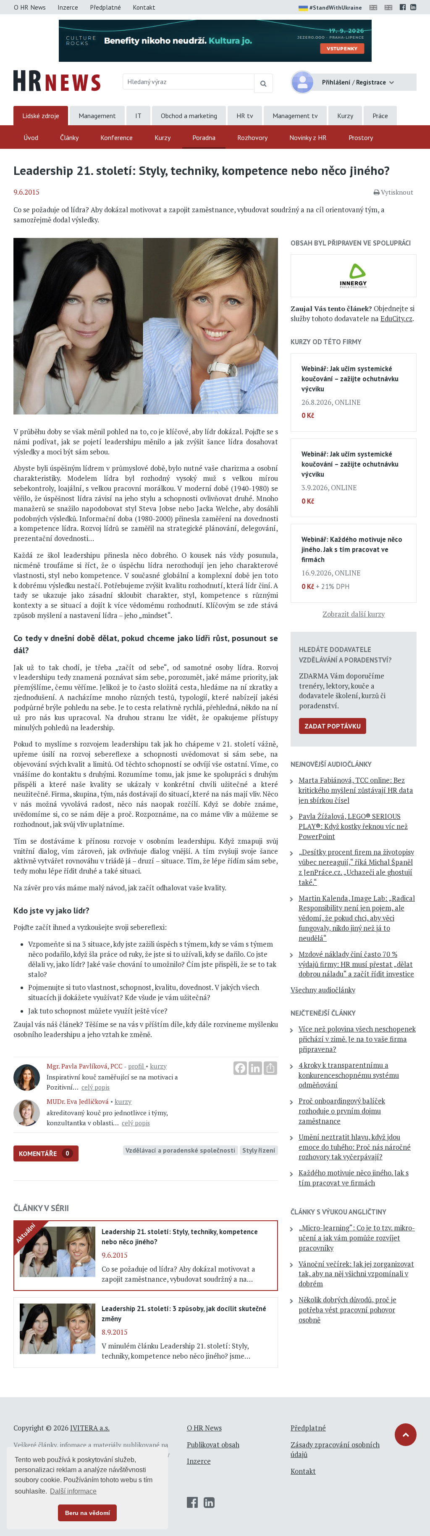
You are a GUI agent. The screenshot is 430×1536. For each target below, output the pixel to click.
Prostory (361, 137)
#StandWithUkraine (335, 7)
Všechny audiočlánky (323, 990)
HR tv (244, 115)
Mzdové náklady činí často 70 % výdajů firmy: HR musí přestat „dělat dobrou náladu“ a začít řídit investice (356, 964)
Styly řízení (258, 1150)
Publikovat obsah (213, 1444)
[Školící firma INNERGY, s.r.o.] (353, 275)
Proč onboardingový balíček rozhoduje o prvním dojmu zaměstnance (342, 1111)
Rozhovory (252, 137)
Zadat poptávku (332, 726)
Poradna (203, 137)
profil (137, 1066)
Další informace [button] (73, 1491)
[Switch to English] (375, 7)
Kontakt (144, 7)
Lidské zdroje (40, 115)
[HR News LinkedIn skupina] (413, 7)
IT (138, 115)
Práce (380, 115)
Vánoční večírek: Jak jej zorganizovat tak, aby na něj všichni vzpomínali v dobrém (356, 1274)
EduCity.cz (396, 318)
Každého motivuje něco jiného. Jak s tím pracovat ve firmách (354, 1178)
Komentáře (44, 1153)
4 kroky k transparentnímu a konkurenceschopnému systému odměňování (349, 1075)
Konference (116, 137)
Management (97, 115)
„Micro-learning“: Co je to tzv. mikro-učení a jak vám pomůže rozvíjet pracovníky (357, 1238)
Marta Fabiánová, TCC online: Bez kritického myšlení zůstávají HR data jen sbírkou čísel (356, 790)
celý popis (95, 1087)
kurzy (158, 1066)
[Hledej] (263, 83)
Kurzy (345, 115)
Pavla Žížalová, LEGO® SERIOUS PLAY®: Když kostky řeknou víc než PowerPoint (353, 826)
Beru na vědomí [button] (87, 1513)
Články (69, 137)
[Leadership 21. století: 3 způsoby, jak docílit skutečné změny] (57, 1328)
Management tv (295, 115)
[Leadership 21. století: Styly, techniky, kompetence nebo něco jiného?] (57, 1251)
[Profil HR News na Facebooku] (403, 7)
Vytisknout (397, 192)
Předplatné (105, 7)
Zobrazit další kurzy (353, 614)
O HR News (30, 7)
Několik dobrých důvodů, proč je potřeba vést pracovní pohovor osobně (347, 1310)
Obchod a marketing (189, 115)
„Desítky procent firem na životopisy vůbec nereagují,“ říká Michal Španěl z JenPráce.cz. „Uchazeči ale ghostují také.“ (356, 867)
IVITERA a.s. (90, 1428)
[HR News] (56, 80)
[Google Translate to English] (390, 7)
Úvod (31, 137)
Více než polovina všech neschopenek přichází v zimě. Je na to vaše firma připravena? (357, 1039)
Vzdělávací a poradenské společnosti (180, 1150)
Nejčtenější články (323, 1013)
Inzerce (68, 7)
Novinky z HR (308, 137)
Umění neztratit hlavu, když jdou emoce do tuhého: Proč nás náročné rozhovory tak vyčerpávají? (355, 1147)
